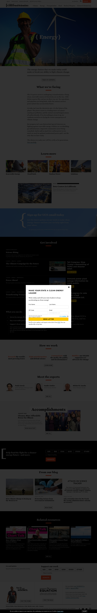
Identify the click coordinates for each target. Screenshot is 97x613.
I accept (84, 611)
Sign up (33, 316)
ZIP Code (31, 310)
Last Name (52, 304)
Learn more (60, 611)
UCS (59, 322)
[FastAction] (63, 316)
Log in (30, 316)
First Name (32, 304)
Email (50, 310)
